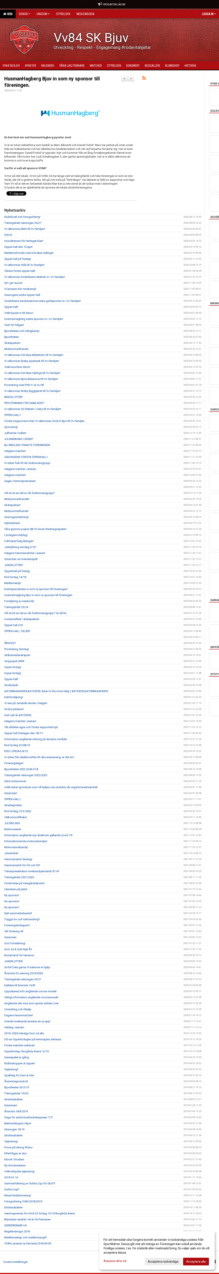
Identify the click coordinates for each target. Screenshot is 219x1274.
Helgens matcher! (15, 451)
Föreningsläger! (14, 763)
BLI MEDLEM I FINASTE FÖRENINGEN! (27, 445)
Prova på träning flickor (18, 1147)
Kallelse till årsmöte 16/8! (19, 985)
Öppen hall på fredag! (17, 259)
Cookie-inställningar (15, 1261)
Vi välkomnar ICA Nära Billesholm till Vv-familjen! (33, 355)
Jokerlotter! (11, 853)
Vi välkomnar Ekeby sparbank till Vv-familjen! (31, 361)
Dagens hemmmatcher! (18, 1015)
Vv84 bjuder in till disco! (18, 313)
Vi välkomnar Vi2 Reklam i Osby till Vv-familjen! (32, 409)
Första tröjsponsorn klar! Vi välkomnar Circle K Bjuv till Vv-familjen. (44, 421)
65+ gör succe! (13, 283)
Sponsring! (11, 427)
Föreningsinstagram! (17, 925)
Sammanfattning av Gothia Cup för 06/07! (29, 1183)
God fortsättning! (14, 943)
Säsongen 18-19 (14, 1129)
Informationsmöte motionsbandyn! (25, 841)
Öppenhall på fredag (17, 571)
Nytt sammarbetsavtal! (18, 913)
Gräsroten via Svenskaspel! (21, 559)
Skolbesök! (11, 685)
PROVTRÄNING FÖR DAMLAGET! (24, 403)
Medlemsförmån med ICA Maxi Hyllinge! (28, 252)
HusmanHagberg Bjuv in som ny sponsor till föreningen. (38, 595)
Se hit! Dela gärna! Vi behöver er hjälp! (27, 967)
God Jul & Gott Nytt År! (18, 949)
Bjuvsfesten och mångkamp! (22, 331)
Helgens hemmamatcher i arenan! (24, 553)
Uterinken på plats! (15, 889)
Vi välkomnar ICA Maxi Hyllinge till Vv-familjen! (32, 373)
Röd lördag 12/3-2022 (17, 811)
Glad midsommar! (15, 781)
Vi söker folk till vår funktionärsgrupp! (27, 463)
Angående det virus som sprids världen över (31, 1003)
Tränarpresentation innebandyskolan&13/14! (31, 871)
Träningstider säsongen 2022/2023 (25, 775)
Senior (23, 14)
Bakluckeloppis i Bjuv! (17, 1123)
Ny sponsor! (11, 895)
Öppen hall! (11, 307)
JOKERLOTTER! (13, 565)
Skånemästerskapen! (17, 655)
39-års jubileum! (14, 709)
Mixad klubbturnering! (17, 1195)
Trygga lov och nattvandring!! (22, 919)
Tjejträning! (11, 1141)
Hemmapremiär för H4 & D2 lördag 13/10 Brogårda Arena (39, 1213)
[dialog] (157, 1250)
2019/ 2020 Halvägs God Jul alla (24, 1033)
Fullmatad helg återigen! (19, 541)
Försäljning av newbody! (19, 601)
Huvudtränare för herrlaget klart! (23, 240)
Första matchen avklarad (19, 1045)
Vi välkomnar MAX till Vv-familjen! (24, 228)
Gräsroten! (10, 793)
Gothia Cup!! (11, 1189)
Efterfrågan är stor (15, 1153)
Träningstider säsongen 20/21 (22, 979)
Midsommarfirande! (16, 349)
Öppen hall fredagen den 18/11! (23, 733)
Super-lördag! (12, 667)
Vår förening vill (13, 931)
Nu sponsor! (11, 901)
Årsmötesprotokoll (16, 1081)
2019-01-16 (11, 1177)
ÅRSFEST (10, 643)
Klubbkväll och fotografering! (22, 216)
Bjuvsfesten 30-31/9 (16, 1087)
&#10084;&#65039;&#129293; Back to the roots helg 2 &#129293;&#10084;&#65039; (56, 691)
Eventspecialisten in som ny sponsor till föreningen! (36, 589)
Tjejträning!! (11, 1069)
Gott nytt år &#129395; (18, 715)
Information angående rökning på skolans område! (35, 739)
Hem (9, 14)
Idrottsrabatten (13, 1099)
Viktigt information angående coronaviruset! (31, 997)
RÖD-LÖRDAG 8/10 (16, 751)
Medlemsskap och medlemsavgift (25, 1237)
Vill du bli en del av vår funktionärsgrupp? (29, 493)
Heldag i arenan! (14, 1027)
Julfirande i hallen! (15, 433)
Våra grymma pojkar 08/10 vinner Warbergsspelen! (35, 529)
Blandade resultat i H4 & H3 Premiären (27, 1219)
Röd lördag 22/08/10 (17, 745)
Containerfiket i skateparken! (21, 619)
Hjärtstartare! (12, 523)
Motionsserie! (12, 829)
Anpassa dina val (115, 1261)
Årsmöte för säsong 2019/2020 (23, 973)
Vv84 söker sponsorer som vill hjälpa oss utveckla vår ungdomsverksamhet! (51, 787)
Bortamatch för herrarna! (19, 955)
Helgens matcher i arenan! (20, 469)
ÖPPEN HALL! (12, 415)
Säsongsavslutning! (16, 517)
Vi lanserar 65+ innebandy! (20, 289)
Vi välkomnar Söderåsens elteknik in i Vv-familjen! (34, 277)
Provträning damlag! (16, 649)
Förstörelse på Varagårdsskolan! (24, 883)
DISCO (8, 234)
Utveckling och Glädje (17, 1009)
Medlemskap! (12, 583)
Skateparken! (12, 343)
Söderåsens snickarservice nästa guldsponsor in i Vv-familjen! (42, 301)
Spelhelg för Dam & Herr (19, 1075)
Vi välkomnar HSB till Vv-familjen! (24, 265)
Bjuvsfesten (11, 337)
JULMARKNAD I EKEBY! (18, 439)
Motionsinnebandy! (16, 847)
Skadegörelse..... (14, 805)
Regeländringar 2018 (17, 1231)
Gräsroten (10, 937)
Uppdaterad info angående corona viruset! (30, 991)
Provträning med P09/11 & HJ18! (24, 385)
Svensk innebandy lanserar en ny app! (27, 1021)
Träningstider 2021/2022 (19, 877)
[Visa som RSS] (144, 78)
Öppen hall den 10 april (18, 246)
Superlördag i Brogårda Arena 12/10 (26, 1051)
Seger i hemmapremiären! (20, 481)
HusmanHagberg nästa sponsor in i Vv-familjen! (33, 319)
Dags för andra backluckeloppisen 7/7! (28, 1117)
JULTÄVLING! (12, 823)
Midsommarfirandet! (16, 499)
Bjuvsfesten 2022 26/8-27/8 (21, 769)
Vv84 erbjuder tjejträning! (19, 1171)
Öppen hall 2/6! (13, 625)
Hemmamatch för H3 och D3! (22, 865)
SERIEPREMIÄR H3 (15, 1225)
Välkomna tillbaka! (15, 817)
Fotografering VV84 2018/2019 (23, 1201)
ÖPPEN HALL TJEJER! (17, 631)
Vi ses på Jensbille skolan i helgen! (25, 703)
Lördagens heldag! (16, 535)
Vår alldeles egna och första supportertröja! (31, 727)
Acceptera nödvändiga (163, 1261)
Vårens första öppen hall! (19, 271)
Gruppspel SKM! (14, 661)
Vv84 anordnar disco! (17, 367)
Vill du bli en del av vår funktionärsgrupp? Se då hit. (35, 613)
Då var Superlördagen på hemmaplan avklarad (32, 1039)
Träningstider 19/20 (16, 1093)
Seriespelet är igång (16, 1057)
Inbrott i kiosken (14, 1159)
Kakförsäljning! (13, 697)
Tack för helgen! (14, 325)
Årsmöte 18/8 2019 (16, 1111)
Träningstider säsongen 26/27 (22, 222)
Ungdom (42, 14)
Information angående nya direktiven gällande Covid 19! (38, 835)
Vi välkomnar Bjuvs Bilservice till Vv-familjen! (31, 379)
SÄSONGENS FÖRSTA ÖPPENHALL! (26, 457)
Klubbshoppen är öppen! (19, 1063)
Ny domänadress (14, 1165)
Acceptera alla (196, 1261)
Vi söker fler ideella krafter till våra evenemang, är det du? (39, 757)
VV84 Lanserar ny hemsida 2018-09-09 (27, 1243)
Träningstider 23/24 (16, 607)
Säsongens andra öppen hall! (22, 295)
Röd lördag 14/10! (15, 577)
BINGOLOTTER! (13, 397)
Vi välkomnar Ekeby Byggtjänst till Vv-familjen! (32, 391)
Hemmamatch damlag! (18, 859)
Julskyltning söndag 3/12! (20, 547)
